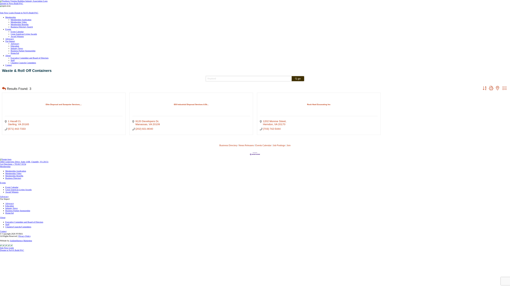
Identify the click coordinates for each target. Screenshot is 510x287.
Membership (10, 17)
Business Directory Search (22, 27)
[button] (4, 89)
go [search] (299, 78)
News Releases (246, 145)
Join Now (4, 13)
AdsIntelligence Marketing (21, 241)
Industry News (17, 48)
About (8, 55)
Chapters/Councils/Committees (18, 227)
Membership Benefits (20, 24)
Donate (11, 3)
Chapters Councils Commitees (23, 63)
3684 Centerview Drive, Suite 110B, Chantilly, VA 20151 (24, 162)
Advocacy (9, 39)
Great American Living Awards (24, 34)
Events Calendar (263, 145)
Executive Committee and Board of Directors (29, 58)
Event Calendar (17, 32)
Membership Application (21, 20)
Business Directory (228, 145)
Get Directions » (7, 164)
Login (11, 13)
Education (15, 46)
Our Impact (10, 41)
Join (289, 145)
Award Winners (17, 36)
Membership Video (19, 22)
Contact (8, 65)
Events (8, 29)
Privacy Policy (24, 236)
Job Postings (279, 145)
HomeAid (15, 53)
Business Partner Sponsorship (23, 51)
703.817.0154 (20, 164)
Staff (13, 60)
